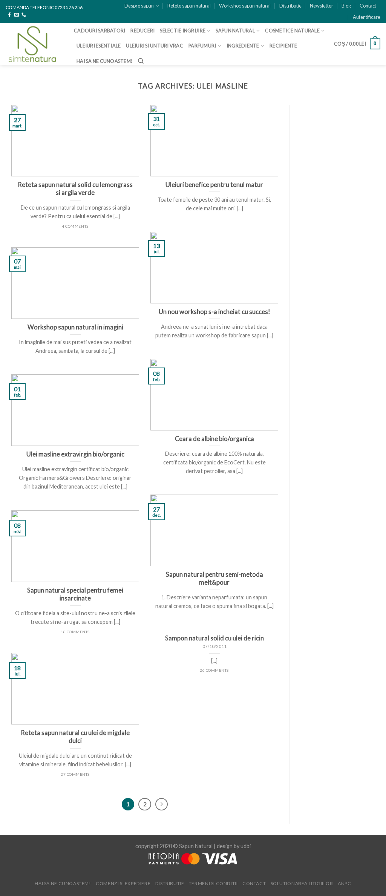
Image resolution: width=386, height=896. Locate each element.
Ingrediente (243, 46)
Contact (368, 6)
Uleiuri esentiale (99, 46)
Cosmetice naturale (292, 31)
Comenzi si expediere (123, 883)
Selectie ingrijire (182, 31)
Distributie (290, 6)
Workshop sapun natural (245, 6)
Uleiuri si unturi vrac (154, 46)
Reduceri (142, 31)
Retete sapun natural (189, 6)
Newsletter (321, 6)
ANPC (344, 883)
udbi (245, 846)
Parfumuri (202, 46)
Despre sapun (139, 6)
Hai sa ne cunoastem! (105, 61)
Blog (346, 6)
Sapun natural (235, 31)
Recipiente (283, 46)
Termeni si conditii (213, 883)
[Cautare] (141, 61)
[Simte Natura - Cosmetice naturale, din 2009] (34, 44)
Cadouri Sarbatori (99, 31)
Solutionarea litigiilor (302, 883)
